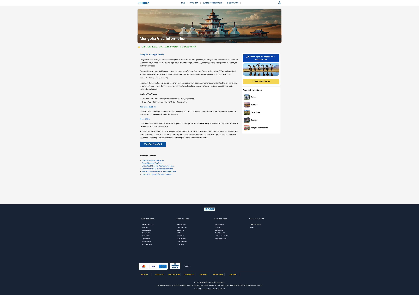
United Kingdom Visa (221, 236)
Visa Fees (232, 274)
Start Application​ (153, 144)
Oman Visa (180, 244)
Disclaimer (203, 274)
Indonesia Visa (181, 227)
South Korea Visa (220, 233)
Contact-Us (159, 274)
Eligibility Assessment (212, 3)
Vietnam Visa (181, 224)
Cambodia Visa (182, 241)
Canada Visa (219, 230)
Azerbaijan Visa (147, 244)
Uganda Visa (146, 238)
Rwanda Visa (146, 236)
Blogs (251, 227)
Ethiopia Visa (181, 238)
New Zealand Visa (220, 238)
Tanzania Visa (146, 230)
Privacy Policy (189, 274)
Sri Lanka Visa (146, 233)
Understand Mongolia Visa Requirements (157, 169)
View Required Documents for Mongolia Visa (159, 171)
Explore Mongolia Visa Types (153, 160)
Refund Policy (218, 274)
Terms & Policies (174, 274)
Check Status (232, 3)
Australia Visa (219, 224)
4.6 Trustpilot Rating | (168, 47)
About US (144, 274)
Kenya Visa (180, 236)
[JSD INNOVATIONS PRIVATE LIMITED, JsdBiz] (143, 3)
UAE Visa (180, 233)
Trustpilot (187, 266)
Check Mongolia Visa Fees (152, 163)
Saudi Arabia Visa (147, 224)
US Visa (217, 227)
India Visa (145, 227)
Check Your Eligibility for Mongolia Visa (156, 174)
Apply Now (194, 3)
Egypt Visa (180, 230)
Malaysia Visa (146, 241)
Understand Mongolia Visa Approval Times (158, 166)
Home (183, 3)
